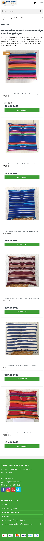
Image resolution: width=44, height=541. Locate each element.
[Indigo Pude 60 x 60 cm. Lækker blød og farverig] (22, 70)
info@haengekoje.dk (13, 482)
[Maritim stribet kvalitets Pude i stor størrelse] (22, 342)
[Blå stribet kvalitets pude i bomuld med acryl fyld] (22, 208)
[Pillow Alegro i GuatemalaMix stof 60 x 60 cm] (22, 409)
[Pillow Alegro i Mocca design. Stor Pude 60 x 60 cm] (22, 275)
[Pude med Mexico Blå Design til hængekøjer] (22, 140)
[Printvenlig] (42, 18)
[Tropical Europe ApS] (11, 3)
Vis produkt (22, 110)
